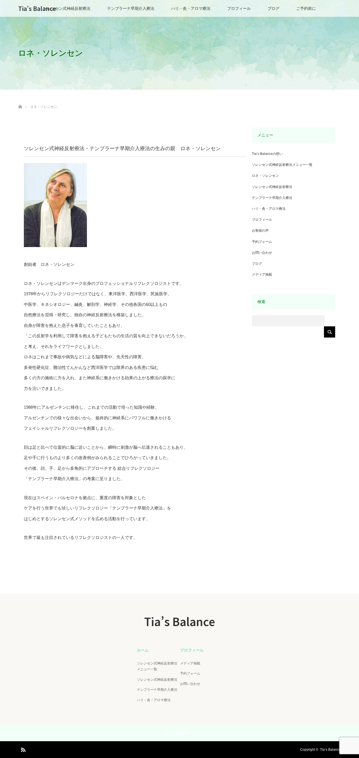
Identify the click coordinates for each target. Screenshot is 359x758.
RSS (22, 749)
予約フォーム (262, 242)
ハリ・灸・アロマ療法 (190, 8)
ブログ (273, 8)
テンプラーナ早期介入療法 (130, 8)
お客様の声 (260, 230)
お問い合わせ (262, 253)
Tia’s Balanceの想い (267, 154)
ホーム (143, 650)
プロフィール (239, 8)
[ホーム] (20, 100)
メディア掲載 (262, 274)
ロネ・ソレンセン (265, 176)
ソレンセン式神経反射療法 (66, 8)
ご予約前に (306, 8)
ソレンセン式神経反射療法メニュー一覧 (282, 165)
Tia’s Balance (37, 8)
